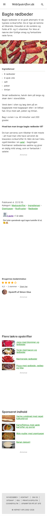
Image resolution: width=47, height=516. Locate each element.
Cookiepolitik (12, 503)
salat (22, 142)
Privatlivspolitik (30, 500)
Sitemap (10, 500)
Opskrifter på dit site (31, 503)
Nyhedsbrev (12, 497)
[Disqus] (23, 243)
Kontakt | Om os (29, 497)
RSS (18, 500)
